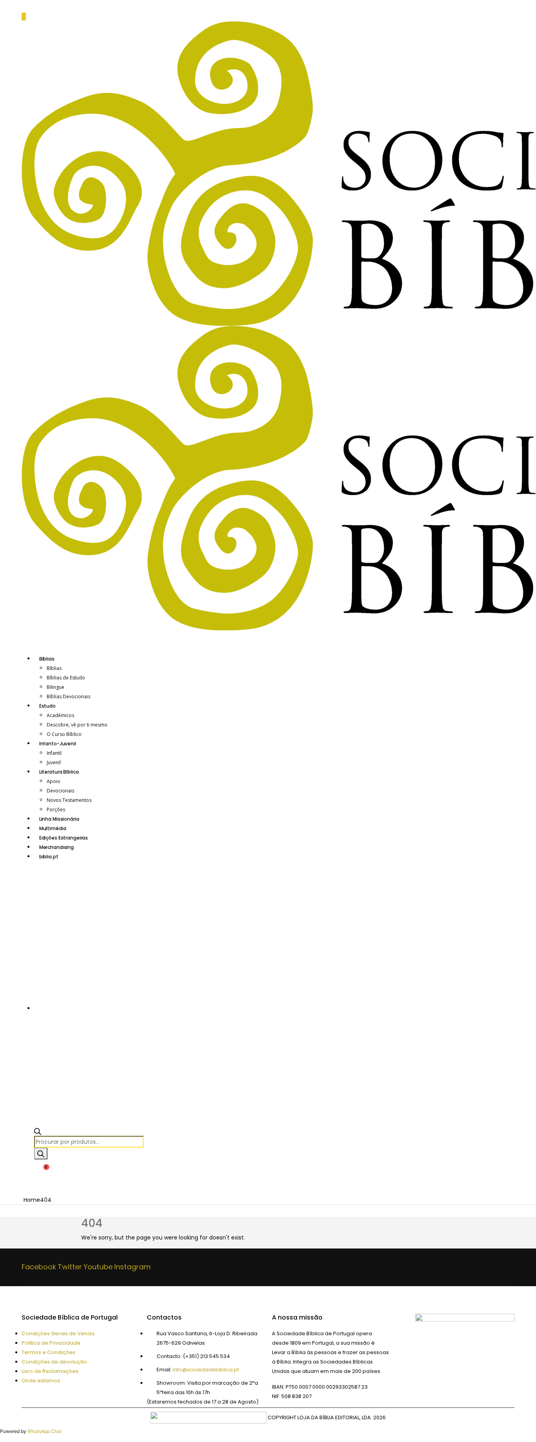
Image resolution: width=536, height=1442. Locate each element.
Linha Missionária (59, 819)
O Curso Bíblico (64, 734)
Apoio (53, 781)
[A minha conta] (28, 1174)
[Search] (40, 1153)
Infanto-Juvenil (57, 743)
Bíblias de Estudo (66, 677)
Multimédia (52, 828)
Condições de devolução (54, 1361)
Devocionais (60, 790)
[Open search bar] (37, 1131)
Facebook (39, 1267)
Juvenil (54, 762)
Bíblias (47, 658)
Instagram (132, 1267)
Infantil (54, 753)
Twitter (70, 1267)
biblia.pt (48, 856)
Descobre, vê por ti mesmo (77, 724)
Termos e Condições (48, 1352)
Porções (56, 809)
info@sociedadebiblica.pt (206, 1369)
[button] (24, 16)
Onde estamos (41, 1380)
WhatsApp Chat (44, 1431)
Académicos (60, 715)
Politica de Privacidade (51, 1343)
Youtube (98, 1267)
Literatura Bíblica (59, 771)
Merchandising (56, 847)
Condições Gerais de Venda (58, 1333)
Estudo (47, 706)
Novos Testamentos (69, 800)
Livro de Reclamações (50, 1371)
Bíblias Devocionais (68, 696)
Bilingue (55, 687)
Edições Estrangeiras (63, 837)
